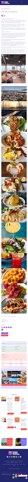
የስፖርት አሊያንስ (13, 464)
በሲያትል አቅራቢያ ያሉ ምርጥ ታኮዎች (10, 419)
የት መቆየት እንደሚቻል (10, 462)
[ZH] (18, 474)
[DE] (13, 476)
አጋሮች (21, 464)
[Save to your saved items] (2, 16)
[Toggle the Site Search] (24, 2)
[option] (13, 474)
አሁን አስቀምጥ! (11, 442)
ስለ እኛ (14, 465)
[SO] (13, 477)
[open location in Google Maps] (8, 316)
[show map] (4, 16)
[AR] (16, 477)
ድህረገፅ (5, 335)
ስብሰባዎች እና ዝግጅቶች (6, 464)
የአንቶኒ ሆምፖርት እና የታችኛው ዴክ (10, 401)
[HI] (18, 476)
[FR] (21, 474)
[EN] (13, 474)
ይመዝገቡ (24, 442)
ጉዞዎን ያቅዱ (16, 462)
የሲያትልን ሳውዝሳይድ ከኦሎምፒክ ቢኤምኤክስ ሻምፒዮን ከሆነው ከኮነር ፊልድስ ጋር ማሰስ (23, 401)
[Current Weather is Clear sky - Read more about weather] (22, 2)
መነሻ (6, 8)
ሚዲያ (24, 464)
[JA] (16, 476)
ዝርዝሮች (10, 413)
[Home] (5, 2)
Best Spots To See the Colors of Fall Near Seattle (23, 419)
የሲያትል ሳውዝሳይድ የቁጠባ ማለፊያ (10, 398)
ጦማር (20, 462)
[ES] (16, 474)
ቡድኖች (18, 464)
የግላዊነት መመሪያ (7, 474)
